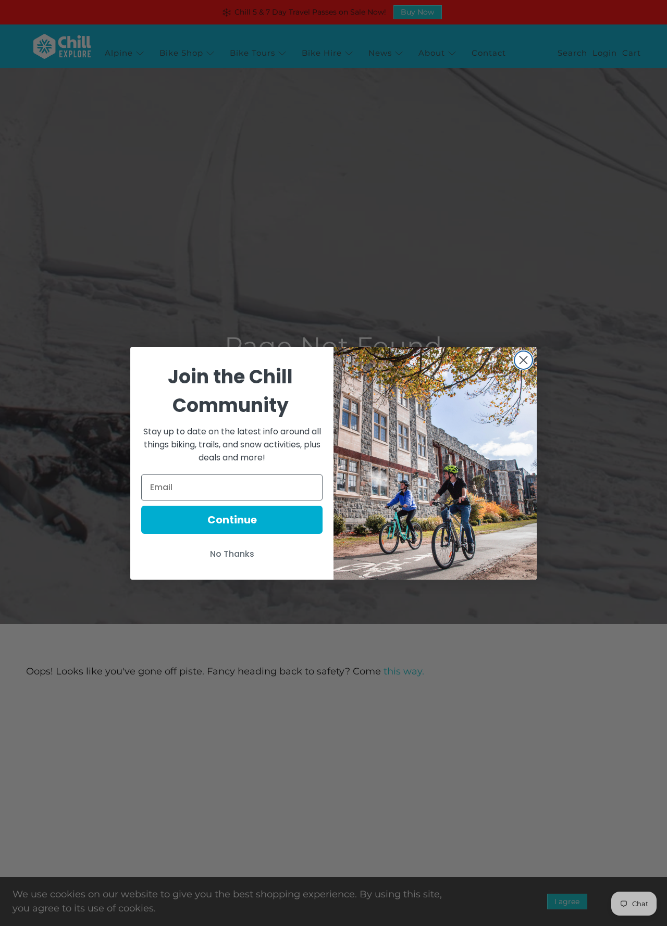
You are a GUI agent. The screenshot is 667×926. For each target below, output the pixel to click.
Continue (232, 519)
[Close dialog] (523, 360)
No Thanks (232, 554)
